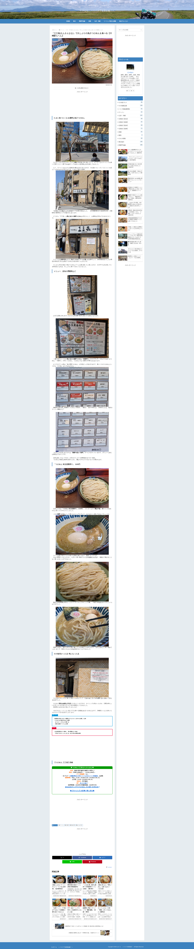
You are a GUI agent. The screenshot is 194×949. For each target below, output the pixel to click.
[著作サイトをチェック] (127, 91)
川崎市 (67, 825)
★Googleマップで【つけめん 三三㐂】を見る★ (81, 787)
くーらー (130, 72)
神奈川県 (73, 825)
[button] (141, 30)
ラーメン (55, 825)
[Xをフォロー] (129, 91)
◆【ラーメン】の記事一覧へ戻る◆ (82, 790)
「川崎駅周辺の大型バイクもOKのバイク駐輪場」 (83, 776)
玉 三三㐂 (83, 783)
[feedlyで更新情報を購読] (131, 91)
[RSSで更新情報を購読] (134, 91)
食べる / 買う (79, 825)
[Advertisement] (82, 103)
